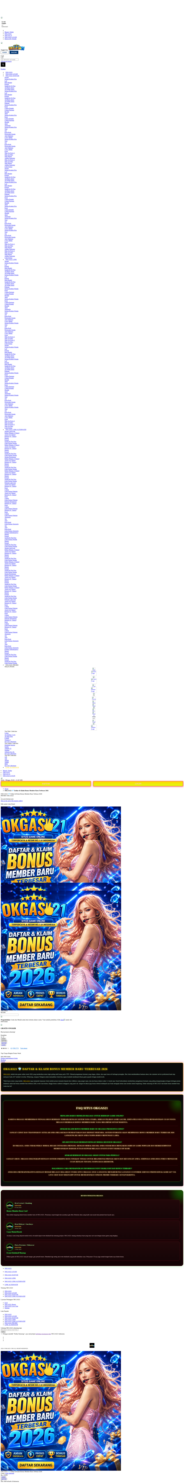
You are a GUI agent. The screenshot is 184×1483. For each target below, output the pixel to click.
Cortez (7, 733)
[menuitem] (9, 72)
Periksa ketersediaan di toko (9, 1058)
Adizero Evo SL (10, 752)
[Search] (3, 64)
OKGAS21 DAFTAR (11, 1275)
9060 (6, 764)
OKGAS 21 (8, 35)
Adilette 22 (8, 748)
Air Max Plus (9, 736)
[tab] (92, 69)
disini (62, 1020)
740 (6, 759)
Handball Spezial (10, 745)
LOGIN (138, 784)
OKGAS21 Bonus (10, 1304)
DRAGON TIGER (10, 39)
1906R (7, 762)
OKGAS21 (8, 34)
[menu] (92, 419)
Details (3, 1062)
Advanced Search (6, 61)
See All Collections (10, 741)
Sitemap (7, 1308)
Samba (7, 747)
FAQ (6, 1303)
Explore (3, 69)
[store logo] (16, 50)
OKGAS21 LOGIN (11, 37)
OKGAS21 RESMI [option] (4, 1011)
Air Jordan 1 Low (10, 735)
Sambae (7, 750)
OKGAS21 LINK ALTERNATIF (15, 1281)
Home (6, 789)
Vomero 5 (8, 740)
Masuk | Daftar (9, 32)
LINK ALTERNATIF (11, 1284)
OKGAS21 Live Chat (11, 1306)
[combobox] (9, 60)
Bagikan (3, 1060)
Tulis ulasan (23, 1048)
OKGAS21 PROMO (11, 1323)
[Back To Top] (1, 1480)
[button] (5, 886)
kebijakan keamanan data (43, 1334)
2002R (7, 760)
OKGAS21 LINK (10, 1278)
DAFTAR (46, 784)
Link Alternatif (9, 1473)
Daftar (14, 52)
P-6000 (7, 738)
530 (6, 757)
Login (4, 52)
